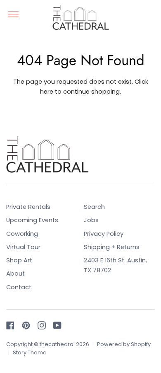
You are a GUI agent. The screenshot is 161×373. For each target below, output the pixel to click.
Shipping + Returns (112, 247)
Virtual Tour (23, 247)
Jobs (91, 220)
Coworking (22, 234)
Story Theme (30, 352)
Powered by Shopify (124, 344)
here (46, 91)
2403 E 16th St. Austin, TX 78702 (115, 265)
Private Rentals (28, 207)
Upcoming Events (32, 220)
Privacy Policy (103, 234)
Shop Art (19, 260)
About (15, 273)
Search (94, 207)
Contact (18, 287)
